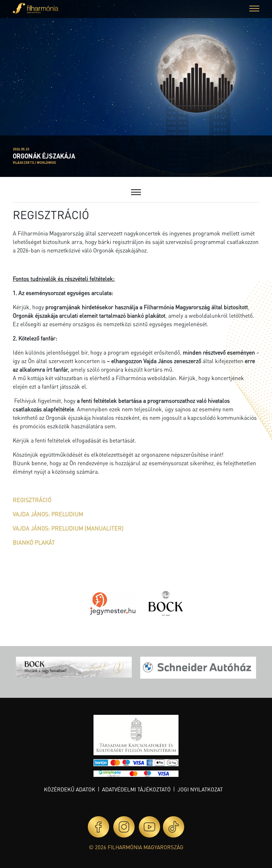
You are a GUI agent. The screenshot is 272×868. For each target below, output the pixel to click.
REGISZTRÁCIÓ (32, 499)
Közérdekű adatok (69, 789)
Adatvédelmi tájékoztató (136, 789)
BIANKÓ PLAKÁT (34, 542)
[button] (254, 9)
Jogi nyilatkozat (200, 789)
